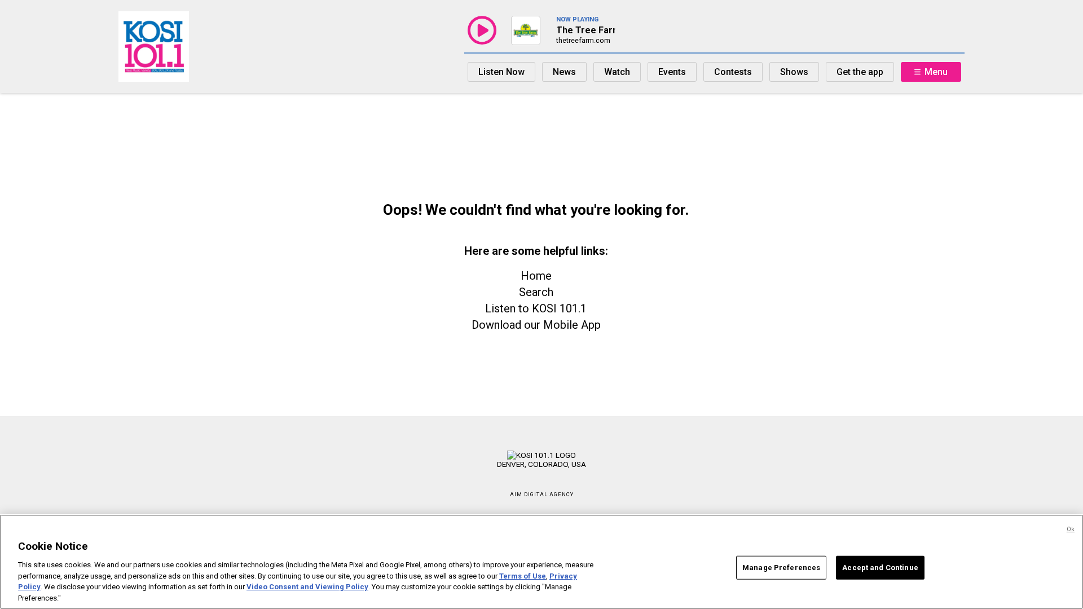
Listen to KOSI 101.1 (536, 308)
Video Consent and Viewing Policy (307, 586)
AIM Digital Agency (542, 494)
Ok (1071, 529)
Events (672, 72)
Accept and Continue (880, 567)
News (564, 72)
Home (536, 276)
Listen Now (501, 72)
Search (536, 292)
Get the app (860, 72)
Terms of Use (522, 575)
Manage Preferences (781, 567)
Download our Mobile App (536, 325)
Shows (794, 72)
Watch (617, 72)
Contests (733, 72)
